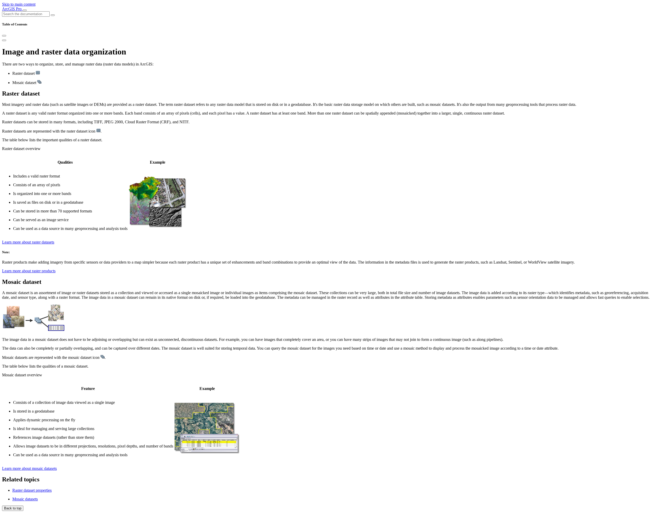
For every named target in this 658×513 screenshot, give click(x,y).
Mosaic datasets (25, 499)
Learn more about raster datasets (28, 242)
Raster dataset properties (32, 490)
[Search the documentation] (53, 15)
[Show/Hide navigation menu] (25, 10)
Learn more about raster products (29, 271)
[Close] (4, 35)
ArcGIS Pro (12, 9)
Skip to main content (18, 4)
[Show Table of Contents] (4, 40)
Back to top (12, 508)
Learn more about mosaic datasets (29, 468)
